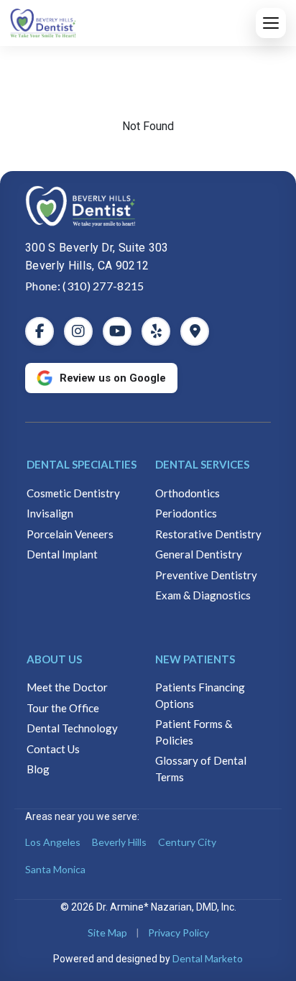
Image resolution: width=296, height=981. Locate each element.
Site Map (107, 932)
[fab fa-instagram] (78, 331)
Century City (187, 842)
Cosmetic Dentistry (73, 493)
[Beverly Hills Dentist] (148, 206)
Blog (38, 769)
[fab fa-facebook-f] (39, 331)
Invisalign (50, 513)
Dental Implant (62, 554)
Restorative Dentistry (208, 534)
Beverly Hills (119, 842)
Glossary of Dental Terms (200, 768)
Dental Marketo (207, 958)
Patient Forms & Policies (193, 732)
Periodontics (186, 513)
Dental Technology (72, 728)
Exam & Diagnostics (203, 595)
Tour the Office (63, 707)
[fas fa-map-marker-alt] (194, 331)
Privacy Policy (178, 932)
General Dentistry (198, 554)
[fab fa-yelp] (156, 331)
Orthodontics (187, 493)
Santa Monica (55, 869)
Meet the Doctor (67, 687)
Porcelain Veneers (70, 534)
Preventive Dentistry (206, 574)
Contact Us (53, 748)
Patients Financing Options (200, 695)
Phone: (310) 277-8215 (84, 286)
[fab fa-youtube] (117, 331)
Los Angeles (52, 842)
